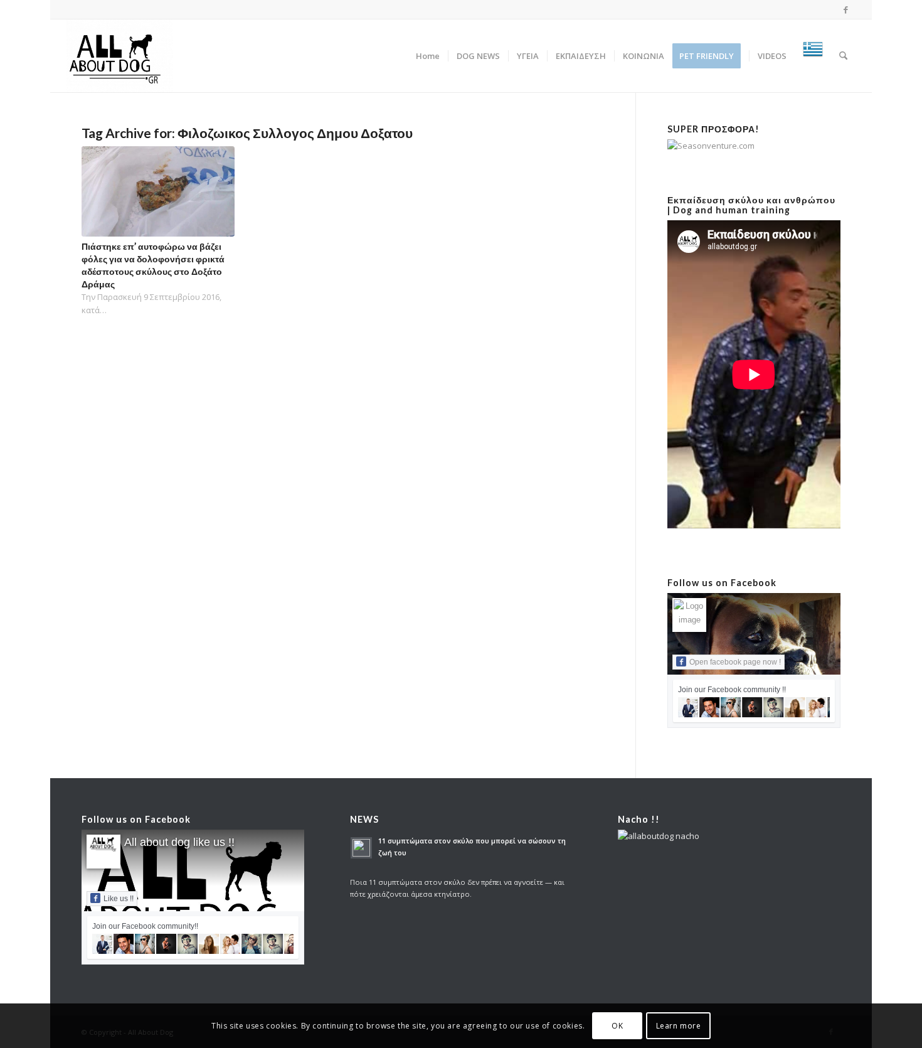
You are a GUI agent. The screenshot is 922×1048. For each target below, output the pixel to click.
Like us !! (118, 898)
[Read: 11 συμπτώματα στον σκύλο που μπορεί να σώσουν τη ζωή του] (361, 848)
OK (617, 1025)
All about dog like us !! (179, 842)
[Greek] (813, 55)
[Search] (843, 55)
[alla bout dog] (119, 55)
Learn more (678, 1025)
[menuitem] (428, 55)
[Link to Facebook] (846, 9)
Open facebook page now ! (735, 662)
